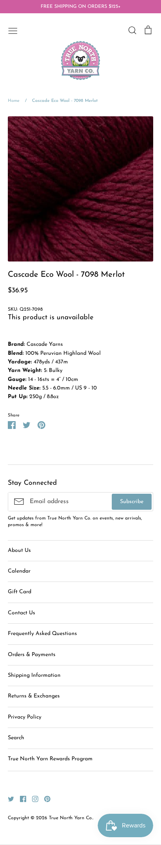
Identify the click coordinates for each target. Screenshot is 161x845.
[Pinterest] (44, 799)
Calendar (19, 571)
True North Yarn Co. (71, 818)
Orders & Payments (31, 655)
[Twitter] (8, 799)
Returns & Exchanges (34, 696)
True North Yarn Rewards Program (50, 759)
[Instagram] (32, 799)
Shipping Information (34, 675)
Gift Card (19, 592)
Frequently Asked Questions (42, 634)
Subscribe (131, 502)
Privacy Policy (24, 717)
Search (16, 738)
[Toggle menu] (13, 30)
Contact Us (21, 613)
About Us (19, 550)
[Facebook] (20, 799)
